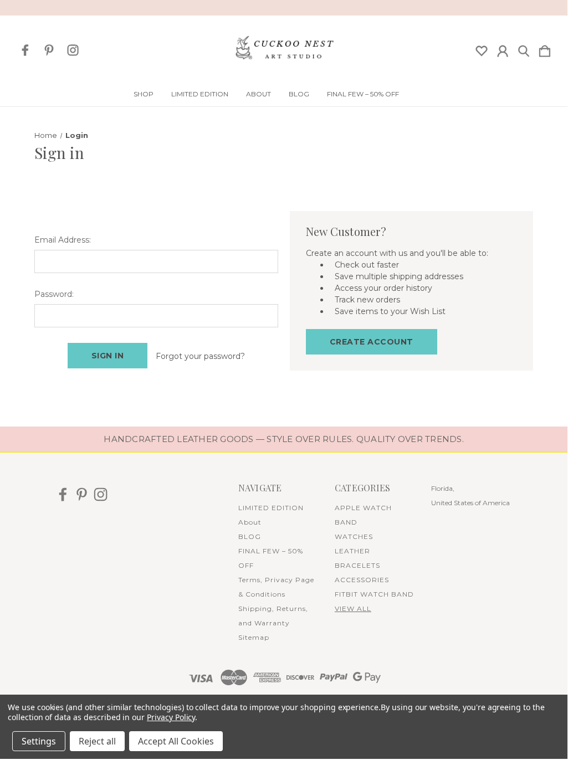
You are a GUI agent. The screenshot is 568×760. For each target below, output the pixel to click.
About (258, 94)
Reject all (97, 741)
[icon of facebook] (25, 50)
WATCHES (354, 536)
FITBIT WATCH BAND (374, 594)
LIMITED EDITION (199, 94)
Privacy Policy (171, 717)
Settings (39, 741)
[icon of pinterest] (49, 50)
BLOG (299, 94)
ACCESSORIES (362, 580)
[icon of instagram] (73, 50)
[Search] (523, 49)
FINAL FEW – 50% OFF (363, 94)
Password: (54, 294)
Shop (143, 94)
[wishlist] (481, 49)
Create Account (371, 342)
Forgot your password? (200, 356)
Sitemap (253, 637)
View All (353, 608)
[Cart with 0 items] (544, 49)
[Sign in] (502, 49)
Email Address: (62, 240)
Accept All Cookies (176, 741)
